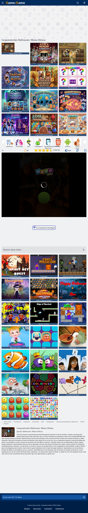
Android (6, 423)
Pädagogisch (50, 422)
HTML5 (82, 422)
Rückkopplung (59, 508)
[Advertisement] (23, 22)
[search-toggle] (77, 3)
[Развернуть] (85, 150)
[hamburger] (3, 2)
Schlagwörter (48, 508)
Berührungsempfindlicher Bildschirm (67, 422)
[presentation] (3, 141)
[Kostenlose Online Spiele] (15, 3)
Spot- (42, 422)
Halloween (26, 422)
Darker (69, 150)
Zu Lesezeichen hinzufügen (45, 228)
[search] (84, 497)
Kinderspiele (17, 422)
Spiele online (7, 422)
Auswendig (35, 422)
